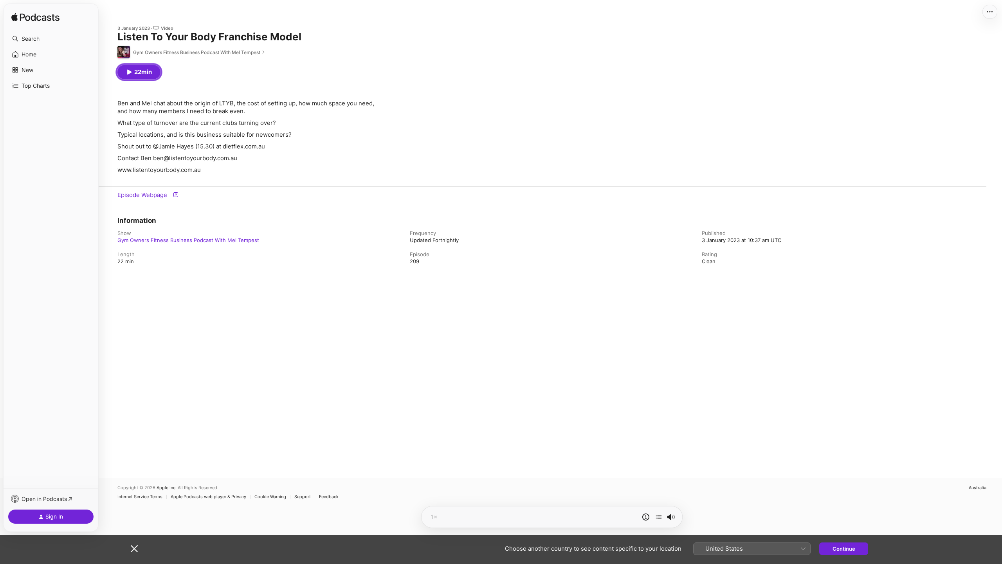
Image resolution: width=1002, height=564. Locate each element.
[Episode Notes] (646, 517)
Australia (977, 488)
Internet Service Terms (139, 497)
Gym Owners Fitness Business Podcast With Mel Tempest (188, 240)
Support (302, 497)
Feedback (329, 497)
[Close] (134, 548)
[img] (35, 18)
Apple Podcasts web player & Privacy (208, 497)
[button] (51, 38)
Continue (844, 549)
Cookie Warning (270, 497)
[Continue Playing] (658, 517)
